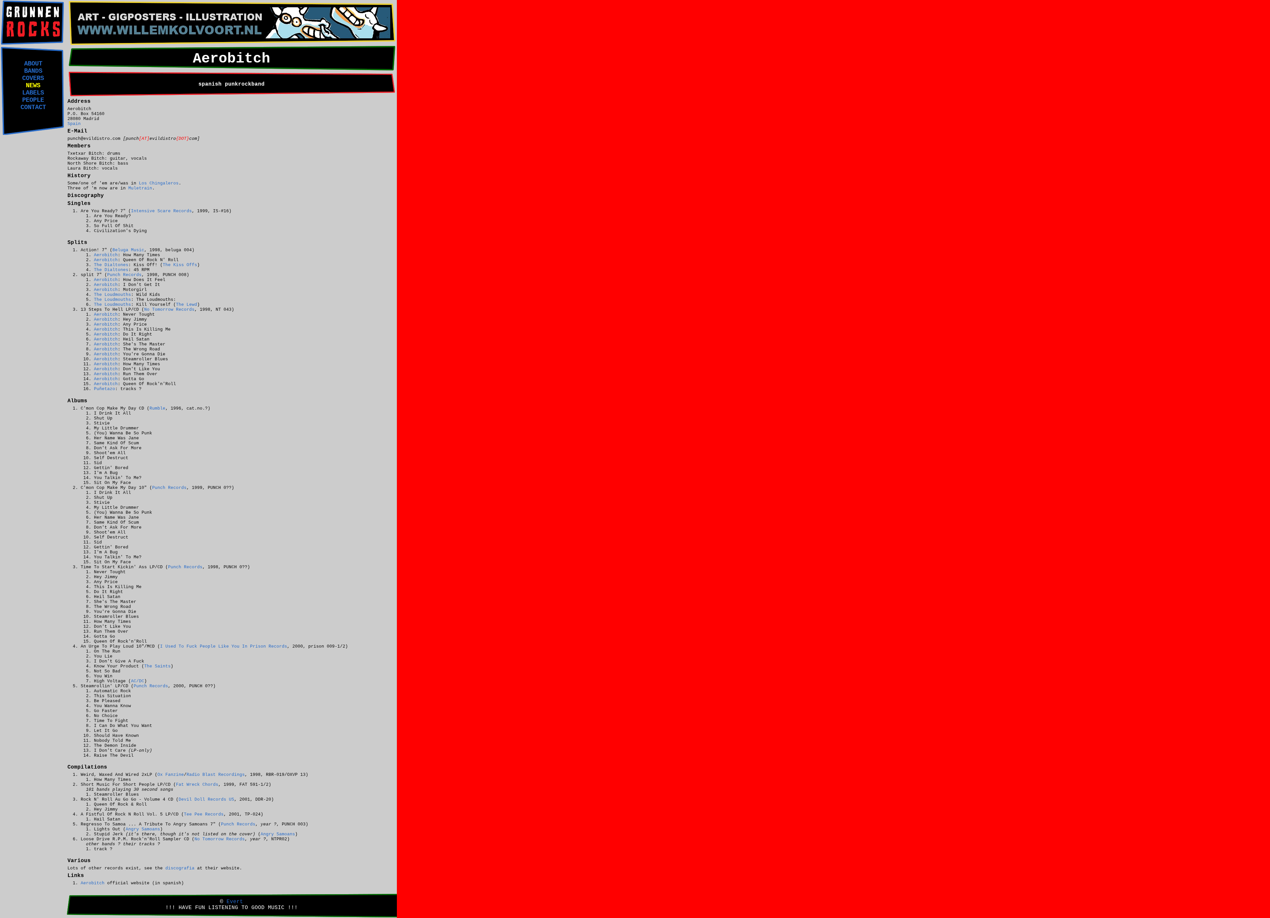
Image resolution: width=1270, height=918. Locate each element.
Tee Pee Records (204, 814)
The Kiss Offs (180, 264)
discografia (179, 868)
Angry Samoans (143, 829)
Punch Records (124, 274)
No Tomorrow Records (169, 309)
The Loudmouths (112, 294)
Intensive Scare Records (161, 211)
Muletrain (140, 188)
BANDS (33, 71)
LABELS (33, 93)
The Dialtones (111, 264)
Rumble (157, 408)
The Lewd (186, 304)
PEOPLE (33, 100)
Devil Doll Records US (206, 799)
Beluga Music (128, 250)
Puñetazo (104, 388)
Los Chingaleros (159, 183)
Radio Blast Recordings (216, 774)
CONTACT (33, 107)
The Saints (157, 666)
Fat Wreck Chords (197, 784)
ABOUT (33, 63)
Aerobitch (106, 255)
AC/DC (137, 681)
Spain (74, 123)
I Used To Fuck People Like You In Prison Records (223, 646)
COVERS (33, 78)
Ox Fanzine (170, 774)
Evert (235, 902)
